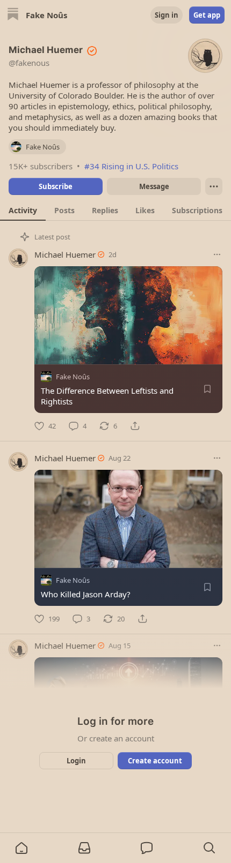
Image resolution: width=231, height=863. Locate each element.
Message (154, 186)
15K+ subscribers (41, 166)
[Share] (135, 425)
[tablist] (115, 210)
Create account (155, 761)
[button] (21, 848)
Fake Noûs (73, 376)
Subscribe (56, 186)
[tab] (23, 210)
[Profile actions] (213, 186)
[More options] (217, 254)
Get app (206, 15)
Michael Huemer (65, 254)
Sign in (166, 15)
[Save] (207, 388)
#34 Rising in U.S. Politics (131, 166)
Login (76, 761)
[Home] (12, 15)
